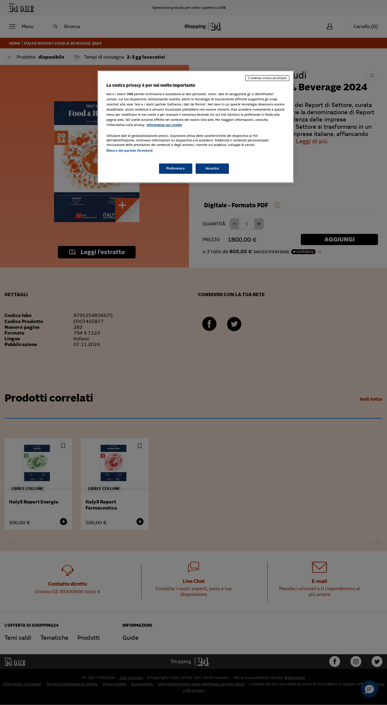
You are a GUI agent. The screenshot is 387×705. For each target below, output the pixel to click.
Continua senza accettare (267, 78)
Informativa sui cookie (164, 125)
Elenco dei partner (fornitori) (129, 150)
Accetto (212, 168)
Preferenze (175, 168)
